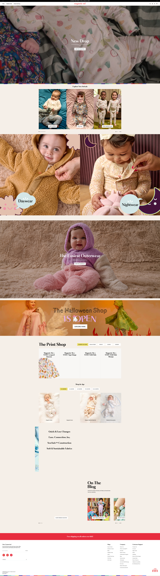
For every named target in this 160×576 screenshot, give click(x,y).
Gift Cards (109, 560)
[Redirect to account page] (154, 3)
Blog (121, 556)
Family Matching (17, 3)
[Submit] (26, 550)
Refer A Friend (122, 552)
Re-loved (121, 563)
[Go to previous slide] (3, 0)
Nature (109, 344)
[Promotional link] (40, 174)
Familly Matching (111, 556)
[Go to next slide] (157, 0)
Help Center (134, 550)
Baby (3, 3)
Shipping (134, 554)
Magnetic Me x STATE (82, 344)
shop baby (80, 126)
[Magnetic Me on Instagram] (7, 555)
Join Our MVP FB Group (124, 561)
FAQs (133, 552)
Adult (109, 554)
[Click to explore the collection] (80, 318)
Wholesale (122, 560)
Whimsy (101, 344)
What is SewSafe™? (123, 548)
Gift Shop (109, 558)
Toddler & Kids (9, 3)
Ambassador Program (124, 554)
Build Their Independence (99, 517)
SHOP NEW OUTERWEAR (80, 263)
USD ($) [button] (4, 559)
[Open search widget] (150, 3)
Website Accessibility (136, 561)
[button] (157, 3)
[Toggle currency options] (26, 559)
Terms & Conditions (5, 572)
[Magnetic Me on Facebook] (3, 555)
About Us (122, 546)
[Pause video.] (158, 81)
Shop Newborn (52, 126)
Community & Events (124, 567)
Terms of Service (135, 560)
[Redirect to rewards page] (152, 3)
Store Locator (122, 558)
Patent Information (123, 565)
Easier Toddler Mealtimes (61, 517)
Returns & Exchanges (136, 556)
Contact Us (134, 546)
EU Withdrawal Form (136, 563)
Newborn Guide (111, 548)
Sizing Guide (134, 558)
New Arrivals (110, 546)
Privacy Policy (4, 573)
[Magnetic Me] (80, 4)
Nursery (117, 344)
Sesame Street (93, 344)
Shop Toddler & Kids (107, 126)
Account (134, 548)
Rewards (121, 550)
